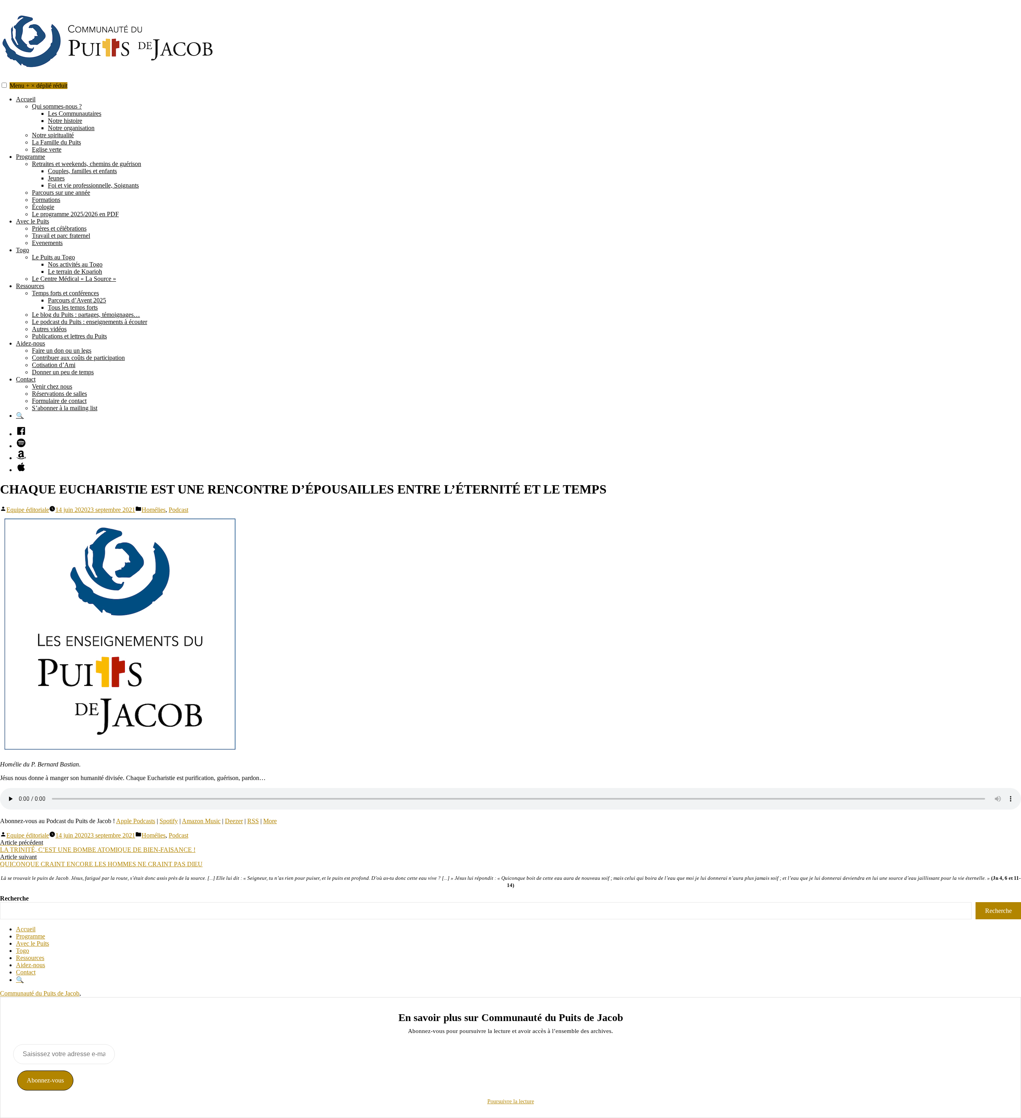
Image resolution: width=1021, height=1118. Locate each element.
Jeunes (56, 178)
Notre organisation (71, 127)
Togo (22, 250)
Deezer (234, 821)
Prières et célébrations (59, 228)
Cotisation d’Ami (53, 364)
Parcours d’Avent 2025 (77, 300)
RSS (253, 821)
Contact (25, 379)
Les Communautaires (74, 113)
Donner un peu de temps (63, 372)
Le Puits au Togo (53, 257)
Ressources (30, 285)
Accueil (25, 99)
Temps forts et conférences (65, 293)
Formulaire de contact (59, 400)
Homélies (154, 509)
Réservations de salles (59, 393)
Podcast (178, 509)
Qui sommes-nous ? (57, 106)
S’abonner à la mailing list (64, 408)
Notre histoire (65, 120)
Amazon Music (201, 821)
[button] (4, 85)
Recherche (14, 898)
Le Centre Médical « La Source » (74, 278)
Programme (30, 156)
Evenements (47, 242)
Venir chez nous (52, 386)
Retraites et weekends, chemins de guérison (86, 163)
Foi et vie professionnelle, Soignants (93, 185)
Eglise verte (46, 149)
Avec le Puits (32, 221)
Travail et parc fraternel (61, 235)
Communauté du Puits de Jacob (39, 993)
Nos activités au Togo (75, 264)
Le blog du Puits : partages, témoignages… (86, 314)
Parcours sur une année (61, 192)
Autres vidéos (49, 329)
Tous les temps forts (73, 307)
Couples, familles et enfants (82, 171)
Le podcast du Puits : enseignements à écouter (89, 321)
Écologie (43, 206)
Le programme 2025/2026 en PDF (75, 214)
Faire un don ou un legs (61, 350)
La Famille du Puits (56, 142)
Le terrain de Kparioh (75, 271)
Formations (46, 199)
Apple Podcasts (135, 821)
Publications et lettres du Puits (69, 336)
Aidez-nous (30, 343)
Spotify (169, 821)
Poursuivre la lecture (510, 1101)
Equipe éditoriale (27, 509)
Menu (38, 85)
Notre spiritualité (53, 135)
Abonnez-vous (45, 1080)
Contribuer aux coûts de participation (78, 357)
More (270, 821)
